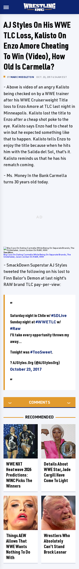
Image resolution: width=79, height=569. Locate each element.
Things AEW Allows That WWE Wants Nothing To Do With (18, 546)
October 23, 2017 (26, 369)
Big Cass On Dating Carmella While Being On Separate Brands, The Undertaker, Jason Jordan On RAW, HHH (37, 255)
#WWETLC (46, 321)
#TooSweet (41, 352)
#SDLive (59, 315)
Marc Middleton (22, 77)
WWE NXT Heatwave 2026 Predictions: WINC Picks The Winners (19, 475)
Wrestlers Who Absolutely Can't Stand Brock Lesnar (57, 544)
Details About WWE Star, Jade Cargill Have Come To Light (57, 472)
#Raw (15, 328)
